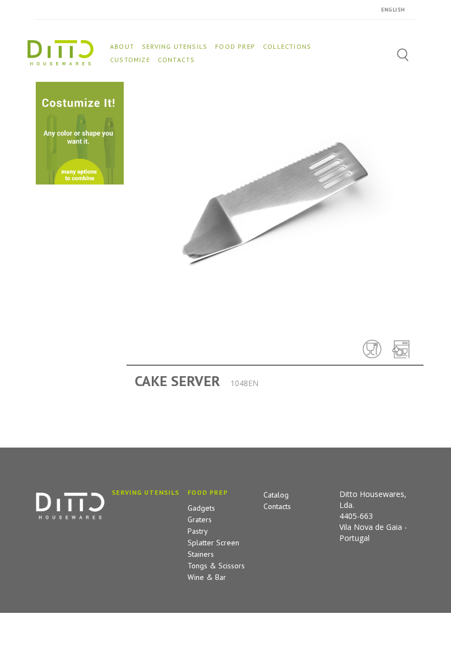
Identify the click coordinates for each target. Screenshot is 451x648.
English (393, 9)
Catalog (276, 495)
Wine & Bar (207, 577)
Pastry (198, 531)
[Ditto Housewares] (61, 52)
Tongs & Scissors (216, 566)
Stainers (201, 554)
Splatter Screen (213, 543)
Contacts (277, 506)
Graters (200, 519)
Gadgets (201, 508)
